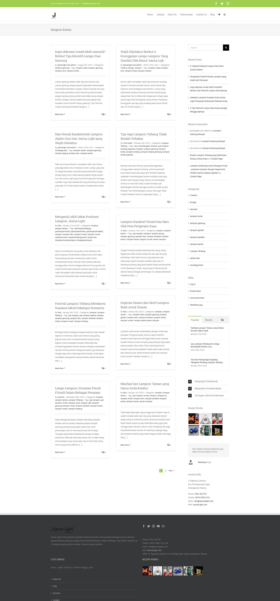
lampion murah (94, 234)
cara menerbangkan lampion (146, 146)
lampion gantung (62, 68)
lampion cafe (86, 403)
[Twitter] (148, 526)
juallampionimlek (62, 231)
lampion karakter (154, 236)
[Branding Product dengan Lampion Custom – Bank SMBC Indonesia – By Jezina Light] (205, 430)
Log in (192, 284)
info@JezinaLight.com (91, 3)
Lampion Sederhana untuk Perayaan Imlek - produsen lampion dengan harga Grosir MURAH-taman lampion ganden (208, 169)
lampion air (162, 395)
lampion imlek (127, 398)
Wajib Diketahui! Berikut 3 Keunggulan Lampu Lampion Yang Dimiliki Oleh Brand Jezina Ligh (144, 56)
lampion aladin (80, 150)
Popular (195, 319)
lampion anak (74, 403)
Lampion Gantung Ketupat (213, 141)
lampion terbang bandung (151, 152)
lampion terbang (133, 152)
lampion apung (158, 233)
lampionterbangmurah (77, 237)
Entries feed (195, 291)
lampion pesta (140, 320)
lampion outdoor (145, 71)
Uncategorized (61, 150)
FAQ (55, 586)
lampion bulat (82, 68)
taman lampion (159, 239)
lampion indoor (154, 68)
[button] (225, 14)
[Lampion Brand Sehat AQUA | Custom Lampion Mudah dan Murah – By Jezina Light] (193, 430)
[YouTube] (158, 526)
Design (131, 68)
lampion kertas (73, 71)
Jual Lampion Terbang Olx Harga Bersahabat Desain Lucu (205, 345)
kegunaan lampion (135, 149)
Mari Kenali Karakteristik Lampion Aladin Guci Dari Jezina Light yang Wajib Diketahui (79, 138)
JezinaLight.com (200, 504)
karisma (61, 397)
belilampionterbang (83, 228)
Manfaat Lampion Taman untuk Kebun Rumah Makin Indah (207, 329)
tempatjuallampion (84, 240)
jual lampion (138, 233)
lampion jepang (61, 153)
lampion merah (61, 408)
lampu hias (91, 237)
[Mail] (163, 526)
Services (56, 593)
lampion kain (60, 71)
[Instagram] (153, 526)
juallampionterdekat (94, 231)
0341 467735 (201, 494)
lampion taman (61, 228)
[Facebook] (143, 526)
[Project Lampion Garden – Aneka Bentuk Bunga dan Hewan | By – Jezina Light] (193, 418)
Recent (208, 319)
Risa (59, 225)
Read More (59, 114)
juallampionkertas (77, 231)
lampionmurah (61, 237)
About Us (57, 579)
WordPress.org (196, 305)
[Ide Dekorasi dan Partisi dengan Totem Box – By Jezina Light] (217, 430)
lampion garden (197, 230)
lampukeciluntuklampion (65, 240)
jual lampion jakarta (88, 315)
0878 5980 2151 (202, 497)
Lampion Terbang (76, 400)
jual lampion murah (141, 395)
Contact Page (217, 158)
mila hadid (127, 143)
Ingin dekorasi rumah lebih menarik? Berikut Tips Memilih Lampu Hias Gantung (80, 56)
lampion (138, 68)
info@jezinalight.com (203, 501)
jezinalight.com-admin (67, 65)
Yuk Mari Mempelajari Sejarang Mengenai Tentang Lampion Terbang (207, 361)
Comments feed (197, 298)
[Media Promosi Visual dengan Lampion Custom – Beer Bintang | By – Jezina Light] (217, 418)
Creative (124, 68)
